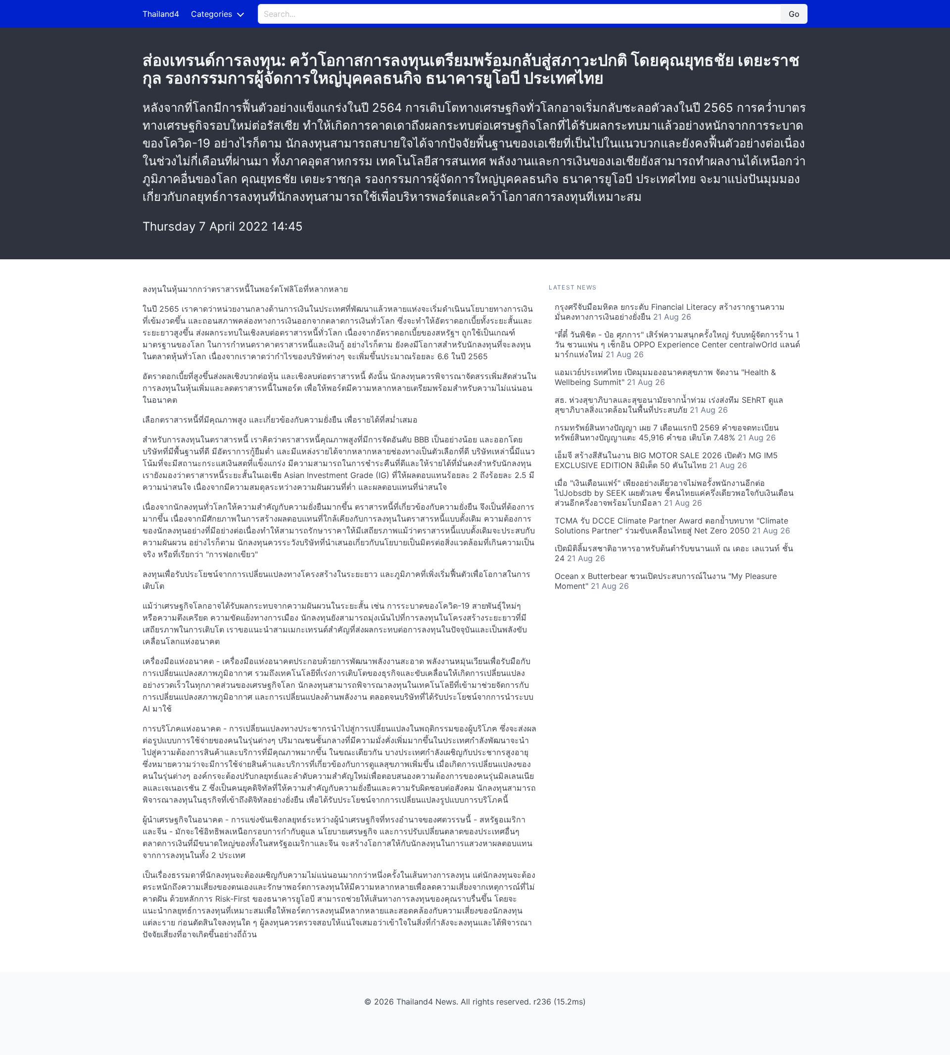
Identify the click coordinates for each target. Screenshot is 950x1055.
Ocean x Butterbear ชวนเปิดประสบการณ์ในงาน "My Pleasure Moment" (666, 581)
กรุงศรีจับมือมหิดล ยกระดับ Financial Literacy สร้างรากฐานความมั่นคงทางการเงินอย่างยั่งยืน (670, 312)
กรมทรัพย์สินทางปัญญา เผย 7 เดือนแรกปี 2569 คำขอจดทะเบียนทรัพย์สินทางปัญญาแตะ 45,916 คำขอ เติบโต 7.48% (667, 432)
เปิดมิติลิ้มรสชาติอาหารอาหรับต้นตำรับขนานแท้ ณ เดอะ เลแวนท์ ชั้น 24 (674, 553)
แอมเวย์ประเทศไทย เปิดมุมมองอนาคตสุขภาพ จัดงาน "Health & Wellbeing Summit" (665, 377)
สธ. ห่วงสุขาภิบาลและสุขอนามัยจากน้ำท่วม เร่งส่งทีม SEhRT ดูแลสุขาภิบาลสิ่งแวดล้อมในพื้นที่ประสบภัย (669, 405)
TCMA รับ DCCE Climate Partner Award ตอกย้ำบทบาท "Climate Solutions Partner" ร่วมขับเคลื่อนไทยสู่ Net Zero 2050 (672, 525)
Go (794, 14)
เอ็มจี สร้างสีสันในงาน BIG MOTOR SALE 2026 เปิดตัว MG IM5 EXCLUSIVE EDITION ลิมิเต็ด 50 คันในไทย (666, 460)
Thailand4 (160, 14)
